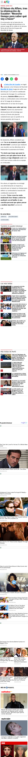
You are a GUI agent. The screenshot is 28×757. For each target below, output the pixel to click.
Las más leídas (6, 284)
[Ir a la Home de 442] (6, 2)
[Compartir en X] (6, 78)
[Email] (16, 78)
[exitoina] (14, 692)
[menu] (2, 1)
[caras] (14, 743)
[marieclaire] (14, 719)
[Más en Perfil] (9, 688)
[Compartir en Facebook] (2, 78)
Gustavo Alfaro (5, 219)
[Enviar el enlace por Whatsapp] (11, 78)
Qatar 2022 (3, 216)
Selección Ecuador (13, 216)
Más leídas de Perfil (8, 352)
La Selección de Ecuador (12, 85)
